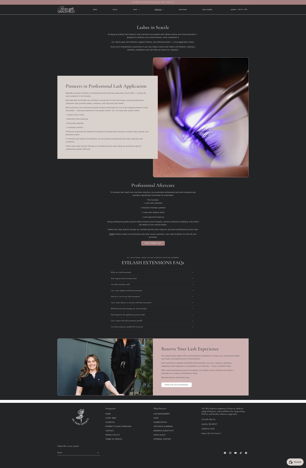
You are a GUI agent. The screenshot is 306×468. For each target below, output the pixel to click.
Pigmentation (160, 422)
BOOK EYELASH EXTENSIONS (176, 385)
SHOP (111, 234)
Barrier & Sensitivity (163, 431)
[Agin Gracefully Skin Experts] (66, 9)
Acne (155, 418)
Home (108, 414)
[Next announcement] (247, 2)
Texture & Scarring (163, 426)
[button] (136, 9)
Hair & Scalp (159, 435)
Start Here (110, 418)
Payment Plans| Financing (118, 426)
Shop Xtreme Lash (153, 243)
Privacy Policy (112, 435)
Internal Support (162, 439)
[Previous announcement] (58, 2)
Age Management (161, 414)
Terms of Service (113, 439)
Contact (109, 431)
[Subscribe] (97, 453)
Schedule (110, 422)
